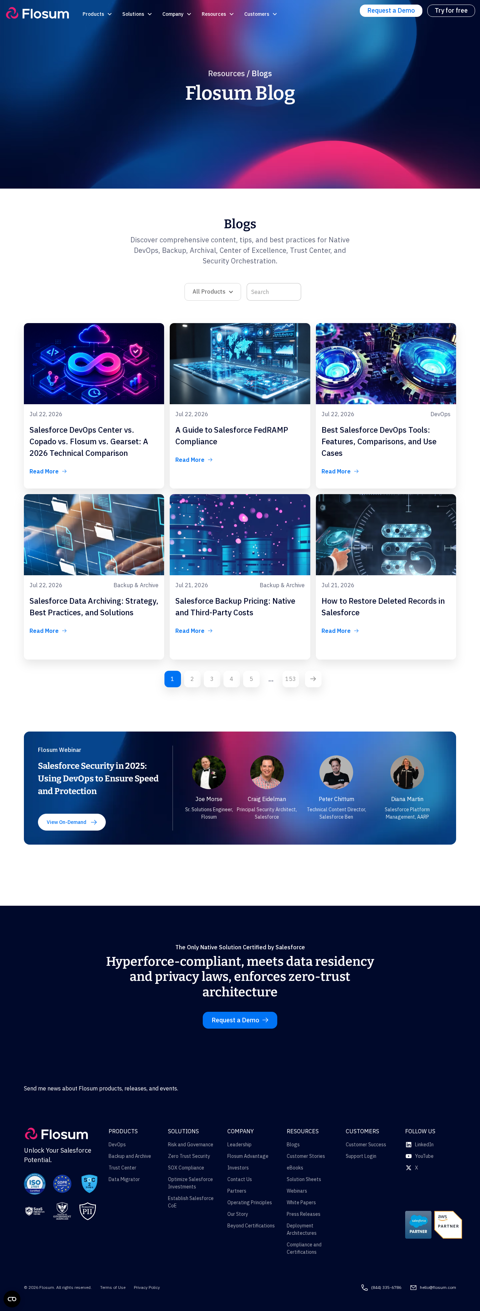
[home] (37, 12)
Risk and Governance (190, 1144)
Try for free (451, 10)
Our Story (237, 1214)
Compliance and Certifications (304, 1248)
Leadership (239, 1144)
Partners (236, 1191)
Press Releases (303, 1214)
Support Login (361, 1156)
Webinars (297, 1191)
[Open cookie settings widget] (12, 1299)
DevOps (117, 1144)
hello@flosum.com (438, 1287)
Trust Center (122, 1168)
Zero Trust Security (189, 1156)
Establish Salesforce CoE (191, 1202)
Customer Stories (306, 1156)
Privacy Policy (147, 1287)
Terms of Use (112, 1287)
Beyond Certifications (251, 1225)
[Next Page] (313, 679)
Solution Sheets (304, 1179)
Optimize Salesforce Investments (190, 1183)
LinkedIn (424, 1144)
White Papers (301, 1202)
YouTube (424, 1156)
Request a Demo (391, 10)
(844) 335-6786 (386, 1287)
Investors (238, 1168)
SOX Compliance (186, 1168)
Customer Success (366, 1144)
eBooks (295, 1168)
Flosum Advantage (247, 1156)
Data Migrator (124, 1179)
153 (290, 678)
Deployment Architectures (302, 1229)
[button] (98, 14)
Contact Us (239, 1179)
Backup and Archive (130, 1156)
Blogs (293, 1144)
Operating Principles (249, 1202)
